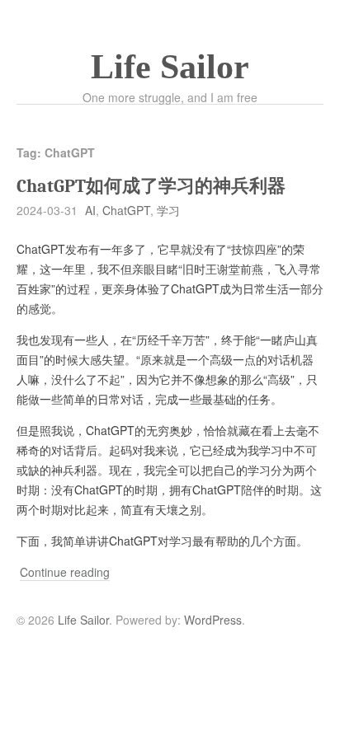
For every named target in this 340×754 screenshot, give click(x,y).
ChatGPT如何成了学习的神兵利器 (151, 186)
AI (90, 210)
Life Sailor (170, 67)
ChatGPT (126, 210)
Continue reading (65, 572)
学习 (168, 210)
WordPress (213, 619)
